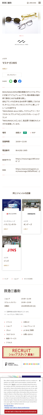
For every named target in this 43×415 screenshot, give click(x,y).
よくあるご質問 (28, 330)
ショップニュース (29, 326)
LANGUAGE (32, 3)
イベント (9, 322)
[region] (21, 396)
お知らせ (26, 322)
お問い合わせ (28, 334)
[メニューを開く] (39, 2)
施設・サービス (11, 338)
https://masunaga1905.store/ (28, 159)
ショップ (9, 326)
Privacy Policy (8, 406)
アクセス (9, 342)
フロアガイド (10, 334)
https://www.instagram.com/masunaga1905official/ (27, 169)
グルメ (8, 330)
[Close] (40, 380)
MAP (33, 133)
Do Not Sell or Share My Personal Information (20, 412)
